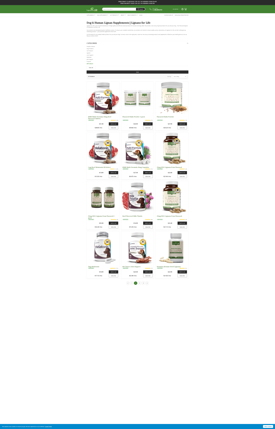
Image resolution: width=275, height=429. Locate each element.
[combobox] (123, 9)
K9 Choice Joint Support (131, 267)
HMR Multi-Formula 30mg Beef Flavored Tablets (99, 118)
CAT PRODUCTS (114, 15)
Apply (137, 72)
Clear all (91, 67)
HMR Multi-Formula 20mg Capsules (135, 167)
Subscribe (113, 127)
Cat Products (90, 50)
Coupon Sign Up (168, 15)
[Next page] (147, 283)
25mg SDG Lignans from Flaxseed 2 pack (101, 217)
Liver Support (90, 55)
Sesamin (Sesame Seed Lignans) (168, 267)
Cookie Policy (48, 426)
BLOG (141, 15)
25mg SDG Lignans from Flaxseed (169, 167)
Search (141, 9)
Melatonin (89, 57)
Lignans (88, 53)
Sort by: (169, 76)
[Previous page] (128, 283)
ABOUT (122, 15)
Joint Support (90, 59)
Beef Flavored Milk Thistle (132, 216)
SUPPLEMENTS (90, 15)
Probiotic (89, 61)
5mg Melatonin (93, 267)
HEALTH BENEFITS (131, 15)
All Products (90, 63)
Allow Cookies (268, 426)
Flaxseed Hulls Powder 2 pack (133, 117)
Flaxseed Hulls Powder (165, 117)
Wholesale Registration (181, 15)
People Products (91, 46)
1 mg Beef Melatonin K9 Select (99, 167)
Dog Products (90, 48)
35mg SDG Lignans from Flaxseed (169, 216)
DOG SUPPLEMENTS (102, 15)
